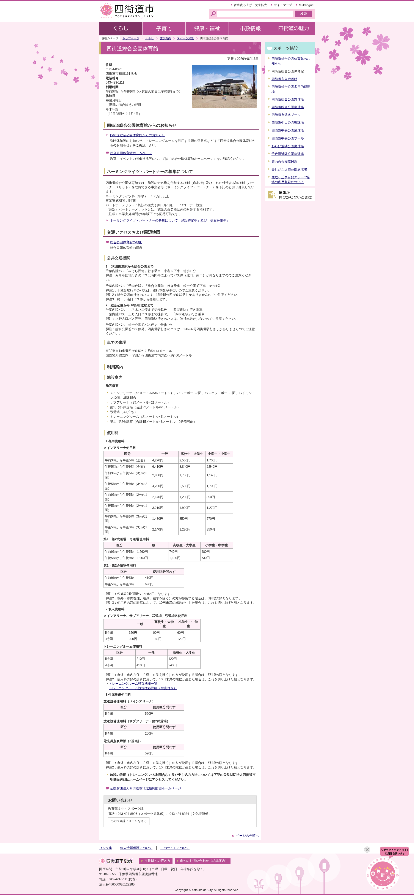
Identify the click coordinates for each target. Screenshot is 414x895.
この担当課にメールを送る (128, 821)
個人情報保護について (136, 848)
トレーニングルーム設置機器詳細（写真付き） (143, 688)
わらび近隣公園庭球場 (287, 146)
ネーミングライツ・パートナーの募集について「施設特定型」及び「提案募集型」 (170, 220)
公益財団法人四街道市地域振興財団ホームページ (145, 788)
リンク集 (105, 848)
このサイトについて (175, 848)
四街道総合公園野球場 (287, 99)
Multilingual (306, 5)
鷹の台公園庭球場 (284, 161)
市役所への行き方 (157, 860)
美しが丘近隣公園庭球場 (289, 169)
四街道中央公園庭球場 (287, 130)
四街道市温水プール (286, 115)
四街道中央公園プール (287, 138)
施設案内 (165, 38)
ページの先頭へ (247, 835)
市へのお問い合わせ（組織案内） (204, 860)
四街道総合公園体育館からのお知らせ (137, 135)
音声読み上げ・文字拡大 (250, 5)
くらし (149, 38)
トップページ (130, 38)
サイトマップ (283, 5)
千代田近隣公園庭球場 (287, 154)
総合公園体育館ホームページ (131, 153)
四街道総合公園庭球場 (287, 107)
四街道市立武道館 (284, 79)
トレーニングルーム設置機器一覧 (133, 683)
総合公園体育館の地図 (126, 242)
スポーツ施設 (185, 38)
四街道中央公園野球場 (287, 122)
